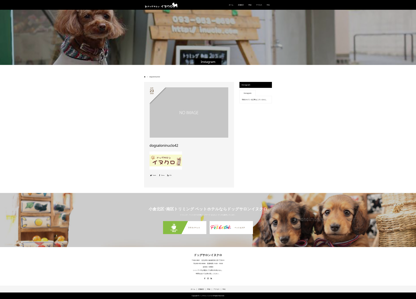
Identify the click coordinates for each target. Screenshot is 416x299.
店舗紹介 (241, 5)
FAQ (268, 5)
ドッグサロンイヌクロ (208, 255)
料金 (250, 5)
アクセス (259, 5)
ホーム (231, 5)
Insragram (247, 93)
